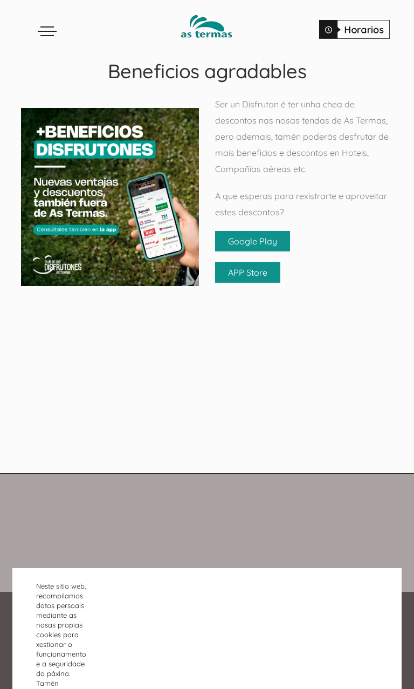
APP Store (247, 272)
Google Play (252, 241)
